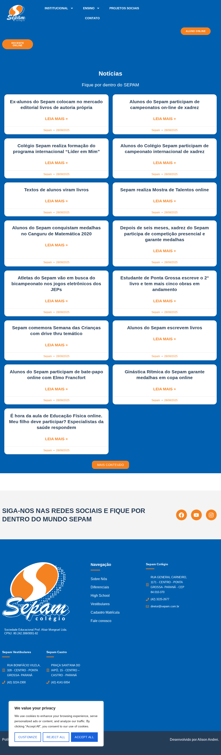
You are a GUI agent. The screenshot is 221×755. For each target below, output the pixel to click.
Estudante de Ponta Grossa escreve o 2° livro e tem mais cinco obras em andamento (164, 283)
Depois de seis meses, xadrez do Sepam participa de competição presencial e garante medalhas (164, 233)
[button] (110, 465)
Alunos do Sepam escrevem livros (164, 327)
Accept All (84, 737)
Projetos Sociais (124, 8)
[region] (56, 723)
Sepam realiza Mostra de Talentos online (164, 189)
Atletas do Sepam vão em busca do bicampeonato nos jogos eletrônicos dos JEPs (56, 283)
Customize (27, 737)
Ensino (89, 8)
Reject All (56, 737)
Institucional (56, 8)
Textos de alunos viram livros (56, 189)
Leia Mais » (56, 119)
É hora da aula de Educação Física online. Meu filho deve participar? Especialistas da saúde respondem (56, 421)
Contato (92, 18)
